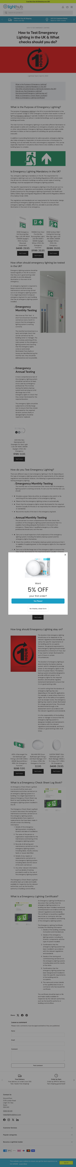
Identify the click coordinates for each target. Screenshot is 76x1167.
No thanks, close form (38, 609)
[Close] (65, 554)
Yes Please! (38, 601)
